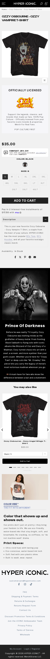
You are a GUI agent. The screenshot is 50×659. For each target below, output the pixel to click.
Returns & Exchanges (25, 601)
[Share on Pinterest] (25, 257)
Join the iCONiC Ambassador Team (25, 621)
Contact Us (25, 610)
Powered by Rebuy (25, 470)
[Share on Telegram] (30, 257)
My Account (16, 649)
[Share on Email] (34, 257)
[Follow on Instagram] (25, 584)
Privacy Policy (25, 625)
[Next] (47, 429)
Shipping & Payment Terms (25, 596)
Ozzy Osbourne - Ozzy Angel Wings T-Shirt (25, 442)
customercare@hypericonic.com (25, 581)
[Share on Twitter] (20, 257)
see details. (41, 153)
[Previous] (2, 429)
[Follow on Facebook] (19, 584)
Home (4, 9)
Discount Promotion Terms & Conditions (25, 616)
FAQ (25, 592)
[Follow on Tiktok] (31, 584)
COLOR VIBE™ (11, 504)
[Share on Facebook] (15, 257)
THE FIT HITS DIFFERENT (17, 507)
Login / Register (32, 649)
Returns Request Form (25, 605)
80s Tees (31, 236)
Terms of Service (25, 630)
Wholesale (25, 634)
